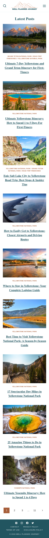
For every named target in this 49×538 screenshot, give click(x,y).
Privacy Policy (30, 527)
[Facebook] (27, 523)
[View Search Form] (4, 6)
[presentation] (24, 38)
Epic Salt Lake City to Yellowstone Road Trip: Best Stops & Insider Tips (25, 180)
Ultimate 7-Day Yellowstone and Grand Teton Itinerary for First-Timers (24, 67)
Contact (15, 527)
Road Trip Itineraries (31, 171)
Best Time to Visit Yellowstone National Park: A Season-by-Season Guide (24, 340)
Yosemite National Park (24, 488)
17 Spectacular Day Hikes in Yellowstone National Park (24, 393)
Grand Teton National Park (19, 56)
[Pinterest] (16, 523)
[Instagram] (21, 523)
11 (34, 510)
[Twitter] (32, 523)
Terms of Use (13, 530)
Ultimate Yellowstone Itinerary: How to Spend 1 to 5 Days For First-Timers (24, 122)
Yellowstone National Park (30, 58)
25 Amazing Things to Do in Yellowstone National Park (25, 444)
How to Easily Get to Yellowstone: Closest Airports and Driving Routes (24, 235)
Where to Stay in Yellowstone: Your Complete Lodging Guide (24, 288)
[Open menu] (44, 6)
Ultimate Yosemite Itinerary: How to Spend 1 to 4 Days (24, 495)
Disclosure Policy (33, 530)
